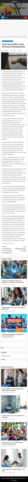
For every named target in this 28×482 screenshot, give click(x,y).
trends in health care (9, 243)
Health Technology (7, 41)
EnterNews (22, 478)
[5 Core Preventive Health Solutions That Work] (14, 458)
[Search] (23, 17)
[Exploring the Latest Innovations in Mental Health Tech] (14, 296)
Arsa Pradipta (6, 50)
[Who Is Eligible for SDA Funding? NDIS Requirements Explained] (14, 378)
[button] (6, 17)
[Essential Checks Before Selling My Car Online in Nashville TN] (14, 323)
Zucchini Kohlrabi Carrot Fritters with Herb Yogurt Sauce (7, 249)
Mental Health (6, 385)
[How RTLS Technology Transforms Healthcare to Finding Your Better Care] (14, 269)
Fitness (4, 438)
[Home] (3, 17)
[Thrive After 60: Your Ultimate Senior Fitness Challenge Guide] (14, 431)
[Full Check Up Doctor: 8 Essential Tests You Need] (14, 404)
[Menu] (6, 17)
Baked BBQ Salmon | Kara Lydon (20, 248)
